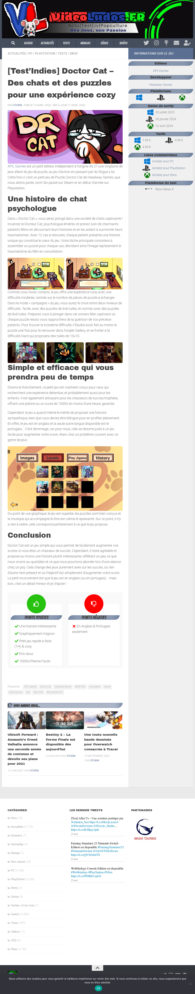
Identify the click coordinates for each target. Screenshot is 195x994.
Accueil (28, 43)
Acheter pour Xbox (164, 175)
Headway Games (62, 686)
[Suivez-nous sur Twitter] (146, 43)
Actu (14, 818)
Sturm (17, 105)
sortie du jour (15, 692)
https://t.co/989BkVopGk (86, 876)
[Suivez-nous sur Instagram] (156, 43)
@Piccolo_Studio (103, 826)
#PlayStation (96, 872)
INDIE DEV (80, 686)
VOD (14, 940)
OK (98, 988)
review (107, 686)
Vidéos (123, 43)
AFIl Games (161, 71)
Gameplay (17, 844)
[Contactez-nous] (176, 43)
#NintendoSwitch (81, 851)
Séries (104, 43)
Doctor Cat (45, 686)
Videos (15, 931)
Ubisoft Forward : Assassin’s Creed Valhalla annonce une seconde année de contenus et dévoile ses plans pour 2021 (24, 749)
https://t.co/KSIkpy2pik (85, 830)
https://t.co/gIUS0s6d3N (85, 855)
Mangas (85, 43)
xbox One (38, 692)
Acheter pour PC (163, 161)
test (28, 692)
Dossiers (16, 835)
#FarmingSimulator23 (111, 847)
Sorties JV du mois (22, 905)
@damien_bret (80, 822)
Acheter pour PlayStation (168, 168)
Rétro (14, 888)
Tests (66, 43)
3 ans (74, 834)
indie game (94, 686)
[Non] (190, 984)
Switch (15, 914)
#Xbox (108, 872)
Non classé (18, 861)
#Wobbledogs (79, 872)
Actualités (47, 43)
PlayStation (45, 53)
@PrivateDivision (82, 826)
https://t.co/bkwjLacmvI (104, 822)
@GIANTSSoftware (105, 851)
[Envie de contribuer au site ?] (186, 43)
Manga (15, 853)
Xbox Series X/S (55, 692)
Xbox (74, 53)
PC (30, 53)
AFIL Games (17, 166)
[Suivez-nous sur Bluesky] (166, 43)
